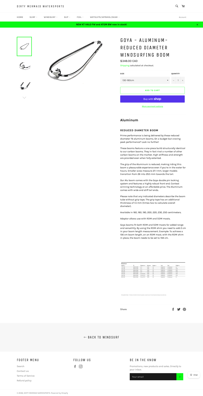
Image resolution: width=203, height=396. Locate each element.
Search (20, 366)
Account (182, 17)
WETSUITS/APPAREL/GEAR (104, 17)
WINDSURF (50, 17)
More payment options (152, 106)
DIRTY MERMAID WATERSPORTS (40, 6)
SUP (66, 17)
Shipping (124, 65)
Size (122, 74)
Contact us (23, 371)
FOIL (79, 17)
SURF (33, 17)
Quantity (175, 74)
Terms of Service (25, 375)
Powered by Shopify (59, 393)
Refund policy (24, 380)
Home (20, 17)
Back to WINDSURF (103, 337)
